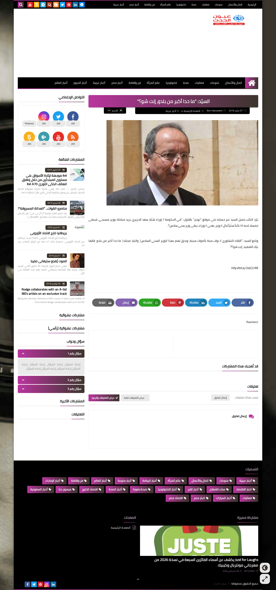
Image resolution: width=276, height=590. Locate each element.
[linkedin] (75, 4)
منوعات (219, 4)
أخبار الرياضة (149, 480)
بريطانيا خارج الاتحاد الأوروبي (48, 233)
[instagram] (47, 584)
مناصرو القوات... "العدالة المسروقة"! (42, 208)
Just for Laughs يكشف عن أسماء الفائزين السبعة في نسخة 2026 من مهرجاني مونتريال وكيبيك (206, 562)
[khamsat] (36, 4)
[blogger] (56, 4)
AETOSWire (249, 571)
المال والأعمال (235, 4)
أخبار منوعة (125, 480)
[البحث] (21, 5)
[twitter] (62, 4)
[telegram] (43, 4)
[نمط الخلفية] (265, 579)
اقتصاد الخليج (90, 489)
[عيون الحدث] (229, 20)
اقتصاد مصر (176, 498)
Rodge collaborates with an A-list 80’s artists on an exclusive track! (44, 291)
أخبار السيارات (224, 498)
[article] (133, 344)
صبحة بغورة (140, 489)
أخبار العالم (61, 82)
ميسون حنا (65, 489)
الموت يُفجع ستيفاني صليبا (49, 261)
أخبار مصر (134, 4)
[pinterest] (69, 4)
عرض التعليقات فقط (134, 397)
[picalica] (21, 584)
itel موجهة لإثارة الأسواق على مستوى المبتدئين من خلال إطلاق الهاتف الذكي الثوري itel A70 (44, 179)
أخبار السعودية (39, 489)
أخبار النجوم (80, 82)
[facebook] (27, 584)
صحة (194, 4)
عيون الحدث (220, 584)
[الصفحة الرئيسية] (251, 82)
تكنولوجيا (181, 4)
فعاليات (205, 4)
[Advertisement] (91, 43)
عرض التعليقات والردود (103, 397)
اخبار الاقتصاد (244, 489)
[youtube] (30, 4)
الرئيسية (252, 4)
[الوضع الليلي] (265, 568)
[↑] (138, 579)
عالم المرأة (165, 4)
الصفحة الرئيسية (192, 111)
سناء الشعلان (217, 489)
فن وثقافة (149, 4)
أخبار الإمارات (52, 480)
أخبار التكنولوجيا (167, 489)
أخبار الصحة (115, 489)
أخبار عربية (118, 4)
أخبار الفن (193, 489)
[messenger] (82, 4)
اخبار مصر (199, 498)
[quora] (49, 4)
